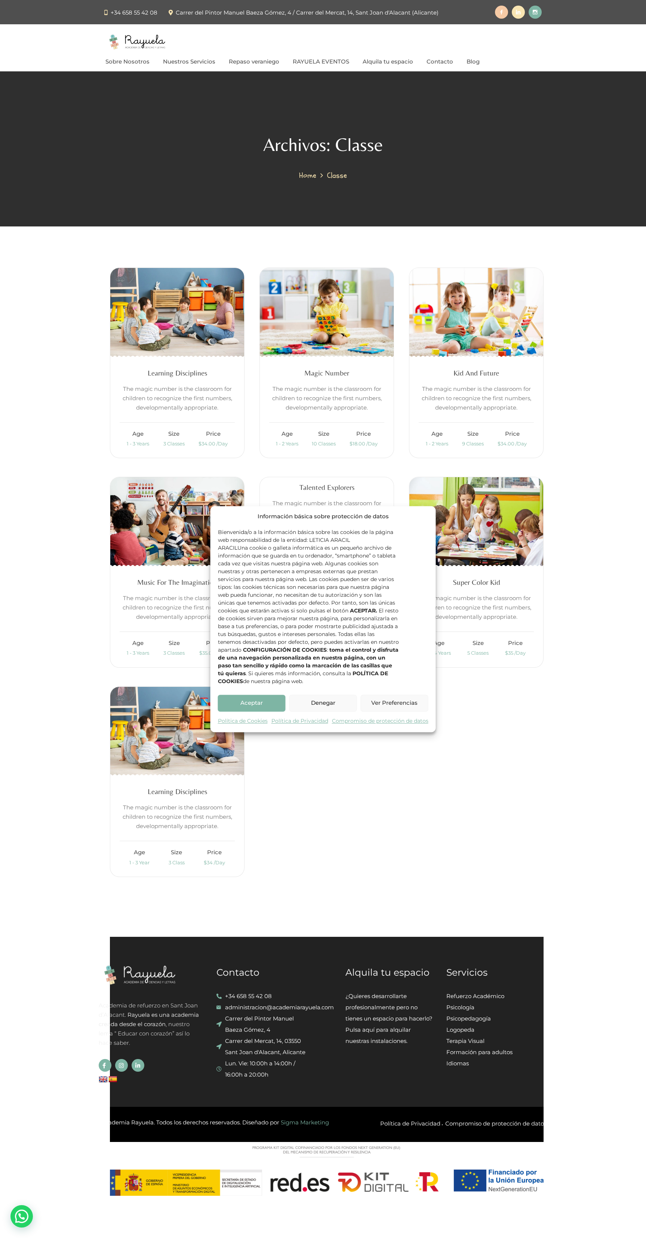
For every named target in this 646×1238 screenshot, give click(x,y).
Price (213, 433)
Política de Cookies (243, 720)
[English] (103, 1079)
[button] (21, 1216)
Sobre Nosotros (127, 61)
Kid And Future (476, 372)
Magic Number (326, 372)
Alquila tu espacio (388, 61)
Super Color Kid (476, 582)
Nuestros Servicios (189, 61)
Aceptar (251, 703)
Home (307, 175)
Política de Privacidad (299, 720)
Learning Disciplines (177, 372)
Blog (473, 61)
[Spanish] (112, 1079)
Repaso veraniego (254, 61)
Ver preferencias (394, 703)
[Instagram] (535, 12)
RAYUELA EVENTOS (321, 61)
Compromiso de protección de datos (380, 720)
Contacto (440, 61)
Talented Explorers (326, 487)
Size (173, 433)
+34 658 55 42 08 (134, 12)
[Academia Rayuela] (138, 42)
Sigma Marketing (305, 1122)
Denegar (323, 703)
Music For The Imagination (177, 582)
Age (138, 433)
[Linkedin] (518, 12)
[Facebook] (501, 12)
